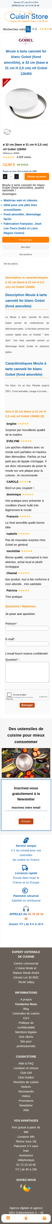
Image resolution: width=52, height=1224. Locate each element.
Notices (26, 1086)
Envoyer (26, 821)
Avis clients (26, 1036)
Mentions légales (26, 1032)
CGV (26, 1018)
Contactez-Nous (26, 1004)
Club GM (26, 1072)
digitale (24, 1208)
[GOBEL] (26, 44)
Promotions (26, 1100)
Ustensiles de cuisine (26, 1013)
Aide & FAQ (26, 1063)
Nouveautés (26, 1091)
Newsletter (26, 1105)
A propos (26, 999)
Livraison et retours (26, 1068)
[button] (28, 29)
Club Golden (26, 1077)
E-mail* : (10, 639)
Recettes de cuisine (26, 1082)
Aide (26, 1110)
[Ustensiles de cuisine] (26, 15)
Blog (26, 1008)
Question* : (12, 659)
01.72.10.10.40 (26, 1164)
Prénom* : (11, 623)
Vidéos (26, 1096)
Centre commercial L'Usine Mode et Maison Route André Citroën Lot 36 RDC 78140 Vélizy (26, 973)
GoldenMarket (25, 1212)
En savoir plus (25, 239)
